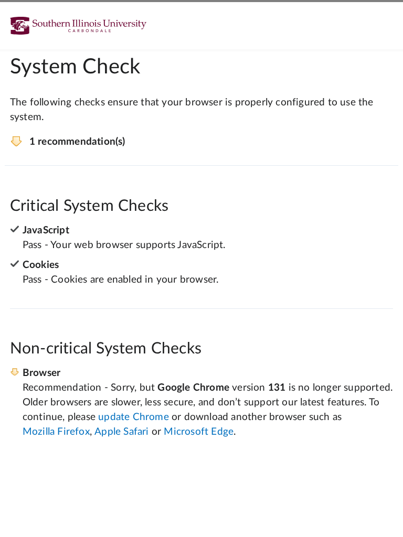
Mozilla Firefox (56, 432)
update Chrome (133, 417)
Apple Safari (121, 432)
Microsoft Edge (199, 432)
